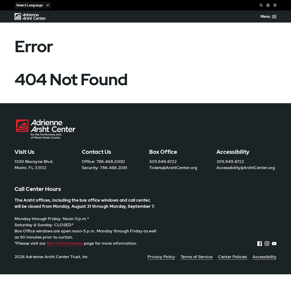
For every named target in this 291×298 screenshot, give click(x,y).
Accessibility (264, 256)
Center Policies (232, 256)
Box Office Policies (65, 243)
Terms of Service (197, 256)
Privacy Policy (161, 256)
